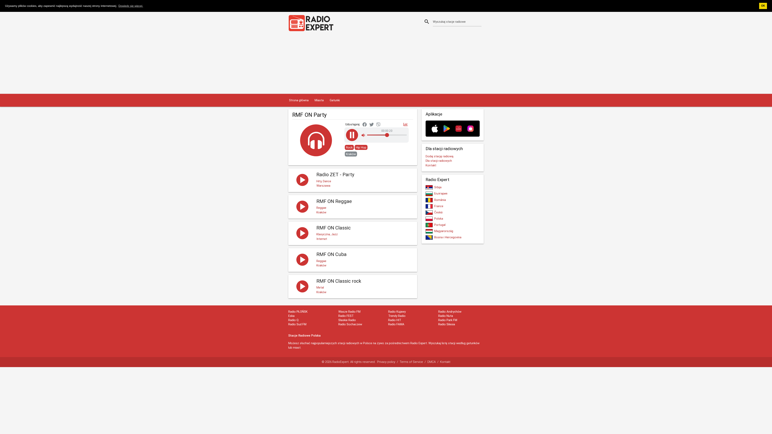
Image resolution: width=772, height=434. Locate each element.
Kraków (351, 154)
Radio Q (293, 320)
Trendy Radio (397, 316)
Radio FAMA (396, 324)
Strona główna (299, 100)
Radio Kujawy (397, 311)
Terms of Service (411, 362)
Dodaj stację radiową (439, 156)
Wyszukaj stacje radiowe (449, 22)
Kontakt (431, 165)
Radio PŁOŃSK (298, 311)
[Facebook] (364, 125)
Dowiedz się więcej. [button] (130, 5)
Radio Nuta (445, 316)
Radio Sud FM (297, 324)
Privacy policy (386, 362)
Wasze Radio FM (349, 311)
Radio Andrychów (449, 311)
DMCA (431, 362)
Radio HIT (394, 320)
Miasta (319, 100)
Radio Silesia (446, 324)
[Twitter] (371, 125)
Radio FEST (346, 316)
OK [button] (763, 5)
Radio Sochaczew (350, 324)
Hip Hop (361, 147)
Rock (349, 147)
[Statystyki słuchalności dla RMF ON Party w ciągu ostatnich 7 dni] (405, 124)
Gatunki (335, 100)
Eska (291, 316)
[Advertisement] (386, 64)
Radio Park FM (447, 320)
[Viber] (378, 125)
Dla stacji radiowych (439, 161)
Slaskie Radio (347, 320)
